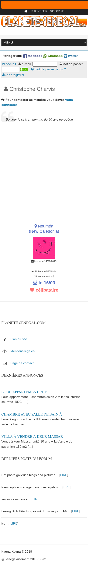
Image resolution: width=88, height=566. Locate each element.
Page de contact (22, 363)
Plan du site (18, 339)
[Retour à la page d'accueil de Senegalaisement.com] (26, 11)
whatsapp (55, 56)
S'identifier (39, 11)
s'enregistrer (15, 75)
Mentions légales (22, 351)
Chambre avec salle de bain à (31, 414)
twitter (72, 56)
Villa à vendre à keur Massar (32, 436)
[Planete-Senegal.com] (44, 21)
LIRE (63, 475)
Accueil (10, 64)
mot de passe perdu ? (50, 69)
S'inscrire (57, 11)
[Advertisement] (44, 172)
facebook (34, 56)
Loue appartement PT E (24, 391)
